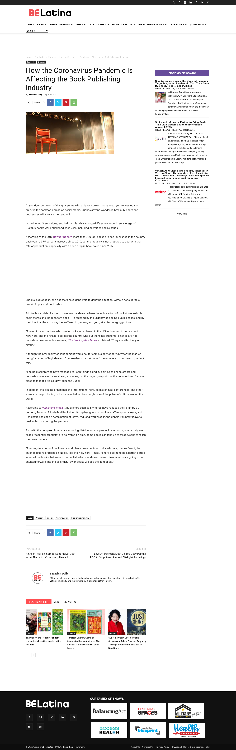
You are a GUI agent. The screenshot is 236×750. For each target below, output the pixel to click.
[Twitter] (207, 2)
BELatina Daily (35, 94)
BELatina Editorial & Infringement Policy (191, 746)
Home (29, 57)
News (79, 24)
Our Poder (177, 24)
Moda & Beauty (122, 24)
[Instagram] (184, 2)
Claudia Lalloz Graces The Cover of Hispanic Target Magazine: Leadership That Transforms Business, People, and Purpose (182, 83)
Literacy (52, 57)
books (50, 518)
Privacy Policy (162, 746)
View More (182, 214)
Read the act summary (74, 746)
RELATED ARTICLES (38, 602)
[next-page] (33, 655)
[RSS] (202, 2)
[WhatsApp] (73, 102)
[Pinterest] (196, 2)
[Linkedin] (190, 2)
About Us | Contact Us (142, 746)
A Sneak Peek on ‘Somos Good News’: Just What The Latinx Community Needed (50, 555)
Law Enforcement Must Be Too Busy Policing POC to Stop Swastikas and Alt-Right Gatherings (118, 555)
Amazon (39, 518)
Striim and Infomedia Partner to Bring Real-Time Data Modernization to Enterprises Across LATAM (180, 124)
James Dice (197, 24)
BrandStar (48, 746)
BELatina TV (36, 24)
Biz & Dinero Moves (151, 24)
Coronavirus (62, 518)
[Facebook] (179, 2)
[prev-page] (28, 655)
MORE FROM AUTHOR (66, 602)
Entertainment (60, 24)
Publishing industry (80, 518)
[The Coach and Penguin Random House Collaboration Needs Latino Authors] (44, 622)
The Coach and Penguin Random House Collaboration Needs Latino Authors (43, 641)
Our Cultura (97, 24)
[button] (174, 2)
